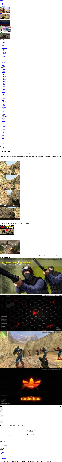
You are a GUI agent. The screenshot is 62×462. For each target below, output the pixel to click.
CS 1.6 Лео (3, 92)
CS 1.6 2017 (3, 63)
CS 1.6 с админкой (4, 98)
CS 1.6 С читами (3, 62)
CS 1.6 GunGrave (4, 87)
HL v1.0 (2, 5)
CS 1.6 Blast (3, 100)
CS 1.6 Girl (3, 139)
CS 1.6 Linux (3, 99)
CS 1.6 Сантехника (4, 79)
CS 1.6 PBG (3, 134)
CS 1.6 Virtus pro (3, 148)
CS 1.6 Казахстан (3, 102)
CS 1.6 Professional (4, 107)
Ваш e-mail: (1, 426)
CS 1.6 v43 (3, 50)
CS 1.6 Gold (3, 142)
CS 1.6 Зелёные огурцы (4, 76)
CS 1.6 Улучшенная (4, 57)
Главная (2, 2)
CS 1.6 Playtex (3, 140)
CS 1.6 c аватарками (4, 43)
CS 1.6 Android (3, 49)
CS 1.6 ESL (3, 108)
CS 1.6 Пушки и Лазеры (4, 116)
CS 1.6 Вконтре (3, 126)
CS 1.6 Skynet (3, 123)
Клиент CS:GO (3, 459)
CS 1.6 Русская (3, 42)
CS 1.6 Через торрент (4, 52)
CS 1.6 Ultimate (3, 136)
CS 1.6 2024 (3, 41)
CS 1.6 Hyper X (3, 106)
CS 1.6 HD (3, 59)
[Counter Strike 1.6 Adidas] (31, 404)
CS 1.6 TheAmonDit (4, 93)
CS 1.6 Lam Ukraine (4, 82)
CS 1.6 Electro (3, 117)
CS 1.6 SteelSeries (3, 109)
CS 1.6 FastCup (3, 105)
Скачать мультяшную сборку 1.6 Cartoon (4, 19)
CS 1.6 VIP (3, 120)
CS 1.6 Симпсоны (3, 132)
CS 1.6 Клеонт (3, 81)
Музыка (2, 450)
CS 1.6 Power (3, 135)
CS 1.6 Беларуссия (4, 101)
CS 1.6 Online (3, 143)
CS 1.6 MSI (3, 110)
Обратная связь (3, 6)
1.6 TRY (1, 13)
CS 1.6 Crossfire (3, 114)
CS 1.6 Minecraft (3, 137)
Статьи (2, 4)
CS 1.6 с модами (3, 128)
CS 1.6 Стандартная (4, 53)
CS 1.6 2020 (3, 45)
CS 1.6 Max (3, 83)
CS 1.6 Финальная (4, 60)
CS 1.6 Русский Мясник (4, 69)
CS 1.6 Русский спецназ (4, 131)
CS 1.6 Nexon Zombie (4, 125)
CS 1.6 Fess (3, 88)
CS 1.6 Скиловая (3, 104)
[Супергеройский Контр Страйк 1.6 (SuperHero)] (31, 367)
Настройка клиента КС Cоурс (5, 458)
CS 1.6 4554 (3, 65)
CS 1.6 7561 (3, 44)
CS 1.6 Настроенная (4, 55)
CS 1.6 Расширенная (4, 58)
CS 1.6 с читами (3, 66)
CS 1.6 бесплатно (3, 40)
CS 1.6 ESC (3, 147)
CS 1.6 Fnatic (3, 149)
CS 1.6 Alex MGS (4, 71)
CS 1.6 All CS (3, 138)
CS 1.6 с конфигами (4, 61)
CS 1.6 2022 (3, 64)
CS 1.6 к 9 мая (3, 118)
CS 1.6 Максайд (4, 72)
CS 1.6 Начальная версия (4, 47)
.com (2, 0)
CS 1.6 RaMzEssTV (4, 73)
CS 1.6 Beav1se (3, 94)
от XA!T (1, 32)
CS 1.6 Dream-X (3, 112)
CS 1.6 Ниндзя (3, 127)
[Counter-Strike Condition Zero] (31, 294)
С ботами (3, 3)
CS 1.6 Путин (3, 133)
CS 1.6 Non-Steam (3, 56)
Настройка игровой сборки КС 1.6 (5, 454)
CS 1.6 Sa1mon (3, 89)
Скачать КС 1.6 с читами (4, 455)
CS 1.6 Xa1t (3, 91)
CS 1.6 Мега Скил (4, 113)
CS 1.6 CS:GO (3, 46)
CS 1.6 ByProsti (3, 86)
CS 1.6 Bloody (3, 111)
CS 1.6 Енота (3, 78)
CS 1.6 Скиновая (3, 130)
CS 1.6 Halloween (3, 121)
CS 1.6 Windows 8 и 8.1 (4, 48)
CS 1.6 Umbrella (3, 122)
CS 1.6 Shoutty (3, 74)
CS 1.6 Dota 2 (3, 119)
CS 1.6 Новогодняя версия (4, 129)
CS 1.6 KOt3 (3, 84)
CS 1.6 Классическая (4, 54)
